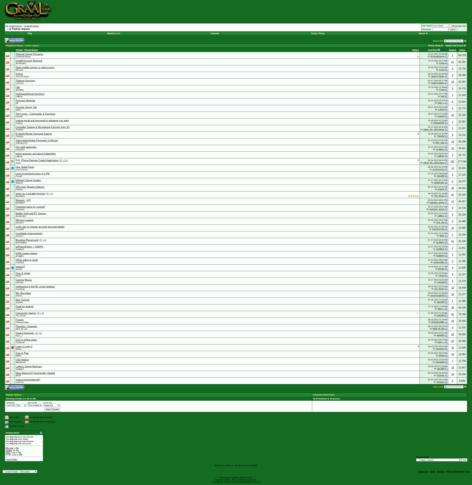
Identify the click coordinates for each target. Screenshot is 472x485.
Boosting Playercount (27, 240)
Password (426, 29)
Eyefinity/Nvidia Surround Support (34, 133)
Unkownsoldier (22, 322)
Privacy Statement (455, 471)
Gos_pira (440, 222)
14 (452, 354)
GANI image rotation (26, 253)
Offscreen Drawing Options (30, 187)
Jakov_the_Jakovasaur (434, 129)
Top (467, 471)
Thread (19, 50)
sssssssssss (22, 169)
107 (452, 161)
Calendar (214, 33)
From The (47, 403)
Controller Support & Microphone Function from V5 (43, 127)
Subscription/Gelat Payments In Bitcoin (37, 140)
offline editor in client (27, 260)
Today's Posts (318, 33)
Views (462, 50)
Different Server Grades (28, 180)
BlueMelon (20, 196)
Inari (443, 96)
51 (452, 241)
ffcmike (441, 269)
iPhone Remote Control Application (39, 160)
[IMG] (8, 452)
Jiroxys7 (19, 236)
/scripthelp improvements (29, 233)
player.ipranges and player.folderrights (36, 153)
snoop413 (20, 150)
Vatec (442, 235)
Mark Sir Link (21, 329)
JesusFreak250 (437, 295)
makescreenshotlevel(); (28, 379)
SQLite (19, 74)
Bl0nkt (18, 356)
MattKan (19, 183)
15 (452, 81)
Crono (442, 63)
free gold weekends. (26, 147)
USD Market (22, 359)
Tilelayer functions (25, 80)
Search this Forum (454, 45)
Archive (441, 471)
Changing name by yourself (30, 207)
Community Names (26, 313)
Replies (452, 50)
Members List (113, 33)
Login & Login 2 (24, 346)
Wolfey (19, 349)
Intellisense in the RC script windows (35, 286)
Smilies (9, 450)
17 (452, 201)
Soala (18, 163)
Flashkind (20, 209)
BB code (9, 448)
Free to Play (22, 353)
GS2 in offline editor (26, 340)
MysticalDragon (438, 56)
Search (422, 33)
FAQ (30, 33)
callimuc (19, 96)
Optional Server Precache (29, 54)
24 (452, 341)
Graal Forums (15, 26)
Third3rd (19, 130)
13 (452, 115)
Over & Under (23, 273)
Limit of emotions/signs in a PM (33, 173)
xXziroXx (20, 83)
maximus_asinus (437, 202)
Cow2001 (20, 229)
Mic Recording (23, 293)
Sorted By (10, 403)
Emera (442, 355)
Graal (432, 471)
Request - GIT (23, 200)
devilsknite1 (21, 63)
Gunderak (20, 289)
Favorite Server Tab (26, 107)
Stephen (19, 302)
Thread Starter (31, 50)
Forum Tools (434, 45)
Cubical (441, 109)
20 (452, 188)
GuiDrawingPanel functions (30, 94)
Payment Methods (25, 100)
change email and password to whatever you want (42, 120)
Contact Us (422, 471)
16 (452, 294)
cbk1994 (441, 176)
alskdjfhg (20, 90)
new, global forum (25, 167)
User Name (427, 26)
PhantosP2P (439, 123)
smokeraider (439, 262)
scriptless (440, 149)
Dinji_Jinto (440, 142)
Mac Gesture (23, 299)
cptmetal (19, 282)
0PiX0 (18, 375)
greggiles (20, 256)
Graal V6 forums (31, 26)
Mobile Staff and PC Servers (31, 213)
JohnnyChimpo (22, 76)
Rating (415, 50)
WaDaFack (21, 362)
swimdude (440, 362)
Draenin (19, 116)
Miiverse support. (25, 220)
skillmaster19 (21, 143)
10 (452, 148)
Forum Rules (11, 459)
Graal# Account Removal (29, 60)
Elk (17, 103)
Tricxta (441, 275)
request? (20, 266)
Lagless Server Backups (29, 366)
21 (452, 62)
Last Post (432, 50)
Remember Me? (459, 26)
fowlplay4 (20, 249)
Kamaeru (20, 223)
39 (452, 307)
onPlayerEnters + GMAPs (30, 246)
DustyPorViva (438, 229)
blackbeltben (21, 242)
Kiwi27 (18, 276)
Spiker (18, 110)
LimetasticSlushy (23, 57)
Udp (18, 87)
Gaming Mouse (24, 280)
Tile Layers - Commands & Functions (35, 114)
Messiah (19, 70)
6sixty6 (19, 269)
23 (452, 141)
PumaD (19, 176)
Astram (19, 296)
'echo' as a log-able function (30, 193)
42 (452, 194)
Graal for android (24, 306)
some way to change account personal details (40, 226)
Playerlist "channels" (27, 326)
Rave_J (441, 103)
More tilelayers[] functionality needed (35, 373)
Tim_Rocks (439, 196)
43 (452, 314)
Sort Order (32, 403)
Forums (20, 319)
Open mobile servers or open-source (35, 67)
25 (452, 321)
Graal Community (25, 333)
